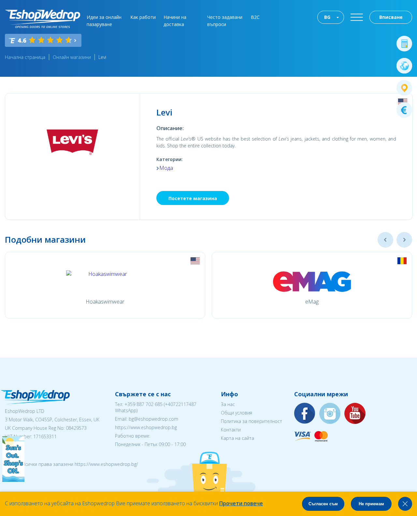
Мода (166, 167)
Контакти (231, 430)
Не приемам (371, 503)
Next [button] (404, 240)
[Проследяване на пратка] (404, 88)
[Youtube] (355, 414)
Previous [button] (385, 240)
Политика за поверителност (251, 421)
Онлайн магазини (72, 57)
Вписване (391, 17)
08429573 (76, 428)
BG (327, 17)
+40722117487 (180, 404)
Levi (102, 57)
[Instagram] (330, 414)
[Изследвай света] (404, 66)
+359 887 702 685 (143, 404)
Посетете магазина (192, 198)
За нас (228, 404)
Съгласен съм (323, 503)
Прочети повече (241, 503)
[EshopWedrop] (42, 19)
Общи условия (236, 413)
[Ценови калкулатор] (404, 43)
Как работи (143, 17)
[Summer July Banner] (13, 479)
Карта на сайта (237, 438)
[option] (105, 285)
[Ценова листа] (404, 110)
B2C (255, 17)
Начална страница (25, 57)
